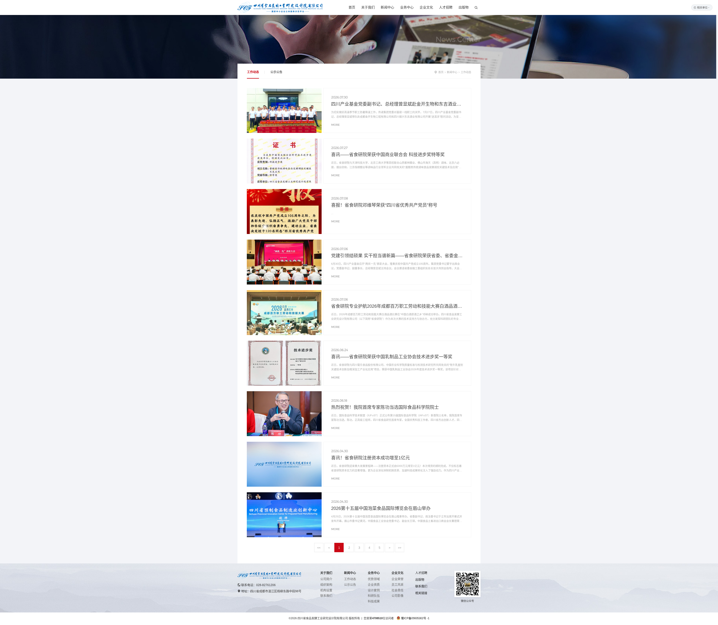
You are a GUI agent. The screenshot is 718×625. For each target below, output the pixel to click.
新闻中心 (387, 7)
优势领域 (374, 579)
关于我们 (368, 7)
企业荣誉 (398, 579)
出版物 (463, 7)
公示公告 (276, 72)
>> (399, 547)
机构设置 (326, 590)
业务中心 (407, 7)
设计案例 (374, 590)
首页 (352, 7)
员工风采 (398, 584)
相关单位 (703, 7)
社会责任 (398, 590)
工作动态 (253, 72)
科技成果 (374, 601)
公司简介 (326, 579)
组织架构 (326, 584)
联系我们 (326, 595)
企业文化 (426, 7)
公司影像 (398, 595)
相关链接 (421, 593)
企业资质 (374, 584)
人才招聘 (445, 7)
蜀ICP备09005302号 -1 (415, 618)
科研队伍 (374, 595)
